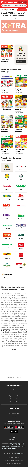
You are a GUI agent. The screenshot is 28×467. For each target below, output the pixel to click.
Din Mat (3, 331)
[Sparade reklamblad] (19, 2)
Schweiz (8, 445)
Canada (4, 445)
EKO (25, 329)
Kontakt (14, 393)
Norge (9, 448)
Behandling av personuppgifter (14, 463)
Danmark (21, 445)
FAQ (14, 390)
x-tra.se (25, 302)
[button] (22, 2)
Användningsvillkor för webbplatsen (14, 460)
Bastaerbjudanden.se (18, 453)
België (22, 443)
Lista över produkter (14, 402)
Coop (22, 331)
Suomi (3, 446)
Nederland (4, 448)
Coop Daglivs (17, 331)
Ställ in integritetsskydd (14, 457)
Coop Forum (9, 331)
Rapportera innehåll (14, 396)
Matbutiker (9, 299)
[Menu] (25, 2)
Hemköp (21, 329)
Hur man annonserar (14, 413)
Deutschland (15, 445)
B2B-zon (14, 416)
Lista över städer (14, 399)
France (7, 446)
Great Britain (13, 446)
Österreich (12, 443)
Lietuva (22, 446)
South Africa (15, 448)
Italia (18, 446)
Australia (17, 443)
